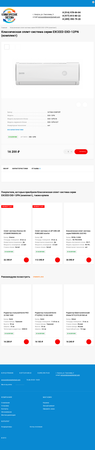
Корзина (46, 403)
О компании (5, 403)
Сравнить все (38, 277)
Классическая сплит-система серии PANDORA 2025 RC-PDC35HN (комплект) (78, 233)
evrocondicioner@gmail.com (49, 17)
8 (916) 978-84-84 (71, 12)
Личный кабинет (49, 406)
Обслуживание (6, 412)
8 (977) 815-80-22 (71, 15)
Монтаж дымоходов (8, 415)
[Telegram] (83, 12)
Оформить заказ (49, 409)
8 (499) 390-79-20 (71, 19)
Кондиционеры (6, 427)
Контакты (4, 409)
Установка (5, 406)
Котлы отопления (36, 427)
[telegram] (27, 384)
